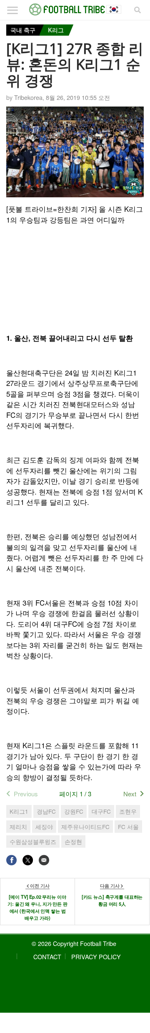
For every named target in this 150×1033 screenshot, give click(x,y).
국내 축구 (22, 30)
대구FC (101, 811)
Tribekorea (28, 97)
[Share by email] (44, 860)
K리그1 (19, 811)
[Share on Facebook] (11, 860)
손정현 (73, 841)
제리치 (18, 826)
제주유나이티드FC (85, 826)
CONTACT (47, 956)
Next (129, 793)
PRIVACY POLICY (96, 956)
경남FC (46, 811)
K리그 (56, 30)
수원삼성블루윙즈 (33, 841)
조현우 (128, 811)
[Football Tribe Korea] (75, 9)
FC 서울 (128, 826)
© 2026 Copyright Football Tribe (74, 943)
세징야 (44, 826)
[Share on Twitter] (27, 860)
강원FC (73, 811)
